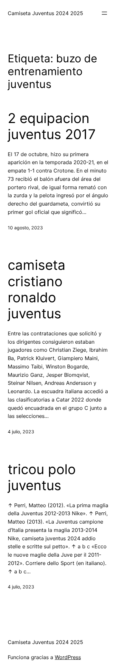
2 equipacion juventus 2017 (52, 126)
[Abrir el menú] (104, 13)
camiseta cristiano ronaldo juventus (36, 289)
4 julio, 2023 (21, 431)
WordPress (68, 657)
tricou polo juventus (42, 477)
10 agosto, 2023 (25, 227)
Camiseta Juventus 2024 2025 (45, 13)
